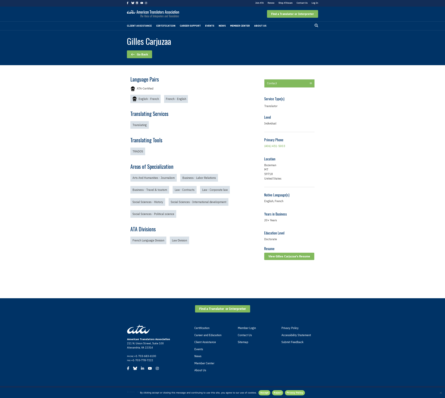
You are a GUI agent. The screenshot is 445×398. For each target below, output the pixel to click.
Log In (315, 3)
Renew (271, 3)
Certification (165, 25)
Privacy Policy (290, 328)
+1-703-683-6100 (145, 356)
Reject (277, 392)
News (222, 25)
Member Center (240, 25)
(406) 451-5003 (274, 146)
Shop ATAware (285, 3)
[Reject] (440, 393)
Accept (264, 392)
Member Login (247, 328)
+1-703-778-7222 (142, 360)
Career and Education (207, 335)
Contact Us (302, 3)
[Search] (316, 25)
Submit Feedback (292, 342)
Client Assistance (139, 25)
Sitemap (243, 342)
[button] (292, 14)
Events (209, 25)
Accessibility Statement (296, 335)
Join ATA (259, 3)
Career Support (190, 25)
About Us (260, 25)
